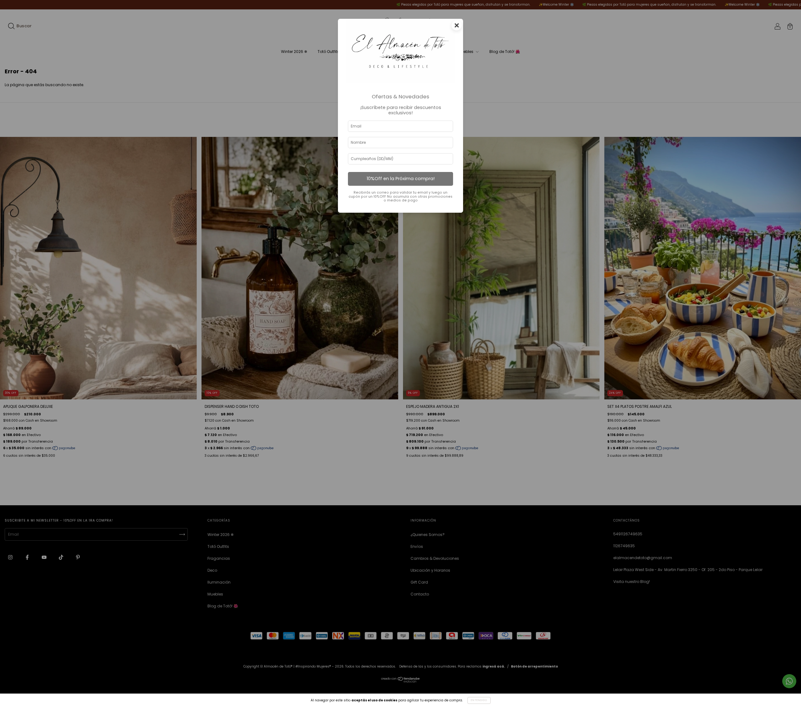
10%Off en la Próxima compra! (401, 178)
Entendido (479, 700)
